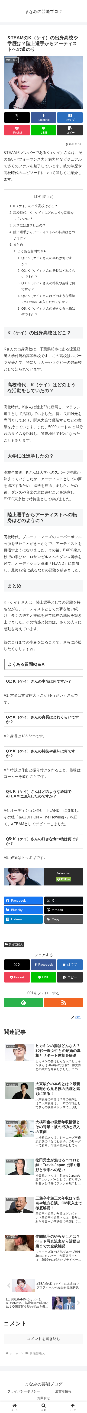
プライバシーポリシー (23, 1391)
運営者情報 (63, 1391)
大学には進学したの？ (29, 225)
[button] (70, 130)
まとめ (18, 244)
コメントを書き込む (43, 1339)
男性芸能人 (16, 944)
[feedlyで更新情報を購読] (23, 1002)
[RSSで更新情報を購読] (63, 1002)
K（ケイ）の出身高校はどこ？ (35, 206)
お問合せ (43, 1398)
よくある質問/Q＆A (31, 251)
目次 (37, 196)
